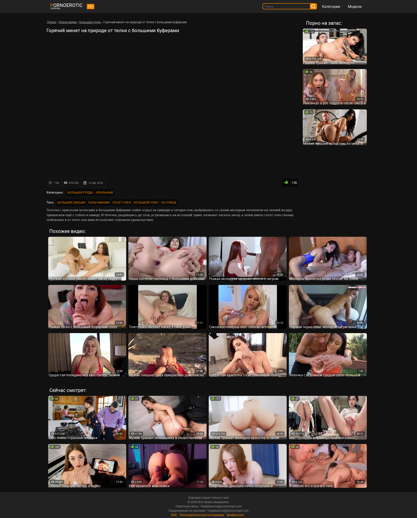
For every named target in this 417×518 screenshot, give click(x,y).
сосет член (122, 202)
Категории (331, 6)
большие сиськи (71, 202)
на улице (168, 202)
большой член (146, 202)
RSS (174, 515)
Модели (355, 6)
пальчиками (98, 202)
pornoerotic (66, 5)
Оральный (104, 192)
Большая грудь (80, 192)
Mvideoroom (235, 515)
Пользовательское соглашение (201, 515)
